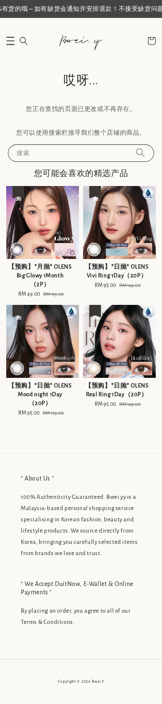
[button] (10, 41)
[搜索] (140, 153)
